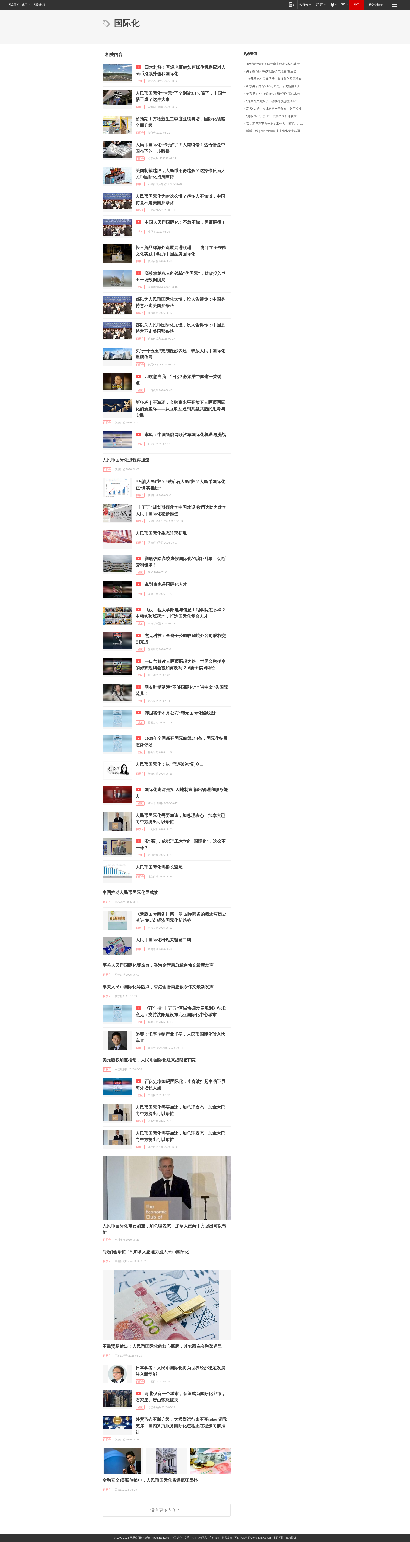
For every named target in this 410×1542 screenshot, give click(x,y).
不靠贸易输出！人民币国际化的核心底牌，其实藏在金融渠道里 (162, 1346)
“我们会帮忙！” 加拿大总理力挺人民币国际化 (145, 1251)
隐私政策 (227, 1537)
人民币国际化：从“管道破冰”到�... (169, 764)
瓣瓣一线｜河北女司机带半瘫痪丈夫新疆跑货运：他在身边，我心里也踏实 (277, 131)
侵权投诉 (291, 1537)
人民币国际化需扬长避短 (159, 867)
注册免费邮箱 (374, 4)
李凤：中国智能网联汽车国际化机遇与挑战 (185, 434)
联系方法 (189, 1537)
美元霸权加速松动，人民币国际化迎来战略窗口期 (149, 1060)
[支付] (333, 4)
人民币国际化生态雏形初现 (161, 533)
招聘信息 (202, 1537)
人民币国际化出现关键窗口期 (163, 939)
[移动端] (291, 4)
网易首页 (14, 4)
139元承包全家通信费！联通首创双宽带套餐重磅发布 (277, 78)
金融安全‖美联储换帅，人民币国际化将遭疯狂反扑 (150, 1480)
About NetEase (160, 1537)
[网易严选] (320, 4)
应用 (24, 4)
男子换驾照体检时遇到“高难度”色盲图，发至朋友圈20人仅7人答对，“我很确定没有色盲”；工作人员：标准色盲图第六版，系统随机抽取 (277, 71)
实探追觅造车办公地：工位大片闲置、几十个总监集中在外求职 (277, 123)
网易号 (140, 106)
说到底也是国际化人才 (166, 584)
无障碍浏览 (39, 4)
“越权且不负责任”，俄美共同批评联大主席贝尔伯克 (277, 116)
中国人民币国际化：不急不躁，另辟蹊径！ (185, 222)
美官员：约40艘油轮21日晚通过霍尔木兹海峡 (276, 93)
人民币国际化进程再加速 (125, 460)
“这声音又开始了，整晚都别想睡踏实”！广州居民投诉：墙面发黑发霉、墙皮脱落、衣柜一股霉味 (277, 101)
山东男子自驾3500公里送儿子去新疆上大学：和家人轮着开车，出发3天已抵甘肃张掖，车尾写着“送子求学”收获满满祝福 (277, 86)
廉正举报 (278, 1537)
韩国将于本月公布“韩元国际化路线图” (181, 713)
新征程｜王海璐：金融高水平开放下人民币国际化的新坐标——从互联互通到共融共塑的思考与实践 (180, 409)
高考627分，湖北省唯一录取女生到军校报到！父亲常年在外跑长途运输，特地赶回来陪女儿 (277, 108)
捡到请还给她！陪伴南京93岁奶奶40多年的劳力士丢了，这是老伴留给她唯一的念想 (277, 63)
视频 (140, 81)
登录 (356, 4)
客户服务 (214, 1537)
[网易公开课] (305, 4)
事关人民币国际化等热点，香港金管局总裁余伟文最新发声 (158, 965)
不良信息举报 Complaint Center (252, 1537)
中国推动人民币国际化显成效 (130, 892)
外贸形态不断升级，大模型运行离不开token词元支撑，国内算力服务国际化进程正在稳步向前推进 (181, 1425)
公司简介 (176, 1537)
